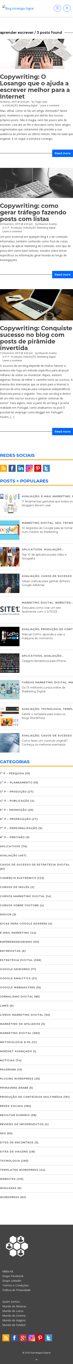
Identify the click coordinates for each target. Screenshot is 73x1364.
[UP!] (36, 1359)
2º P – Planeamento (16, 782)
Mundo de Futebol (14, 1325)
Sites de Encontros (17, 1142)
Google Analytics (15, 978)
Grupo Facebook (12, 1276)
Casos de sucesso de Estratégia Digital (35, 864)
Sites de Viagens (14, 1151)
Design (5, 914)
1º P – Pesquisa (12, 773)
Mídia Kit (7, 1271)
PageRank (8, 1069)
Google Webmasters (17, 987)
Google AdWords (15, 969)
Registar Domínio (15, 1115)
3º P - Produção (13, 356)
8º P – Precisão (12, 837)
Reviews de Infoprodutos (22, 1124)
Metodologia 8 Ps (15, 1042)
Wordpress (9, 1197)
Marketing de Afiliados (20, 1023)
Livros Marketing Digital (21, 1014)
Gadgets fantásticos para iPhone (44, 661)
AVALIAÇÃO (11, 105)
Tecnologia (51, 708)
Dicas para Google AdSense (23, 923)
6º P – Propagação (15, 818)
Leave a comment (49, 105)
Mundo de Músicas (14, 1306)
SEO (58, 522)
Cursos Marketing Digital (44, 682)
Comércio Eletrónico (18, 877)
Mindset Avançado (16, 1051)
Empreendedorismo (16, 941)
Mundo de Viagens (14, 1320)
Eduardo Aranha (48, 353)
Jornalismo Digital (16, 996)
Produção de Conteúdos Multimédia (31, 1096)
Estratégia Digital (16, 960)
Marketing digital (28, 105)
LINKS (4, 1005)
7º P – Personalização (18, 828)
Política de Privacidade (16, 1290)
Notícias (7, 1060)
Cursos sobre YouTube (19, 905)
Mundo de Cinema (14, 1315)
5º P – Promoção (13, 809)
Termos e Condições (15, 1285)
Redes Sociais (11, 1105)
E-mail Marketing (55, 496)
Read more (62, 153)
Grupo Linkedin (11, 1280)
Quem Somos (11, 1301)
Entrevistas (10, 950)
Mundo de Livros (13, 1311)
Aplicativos (32, 549)
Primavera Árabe (14, 1087)
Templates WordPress (19, 1169)
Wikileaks (8, 1188)
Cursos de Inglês (14, 887)
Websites (63, 602)
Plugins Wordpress (16, 1078)
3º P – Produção (13, 791)
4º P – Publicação (14, 800)
